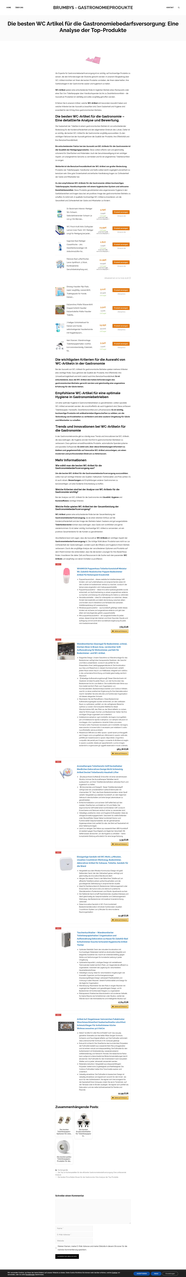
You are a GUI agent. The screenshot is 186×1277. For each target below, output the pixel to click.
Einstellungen (30, 1275)
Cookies (114, 1273)
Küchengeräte (63, 1170)
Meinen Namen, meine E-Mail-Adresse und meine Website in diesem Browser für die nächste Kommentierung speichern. (92, 1248)
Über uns (19, 7)
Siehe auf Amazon (121, 631)
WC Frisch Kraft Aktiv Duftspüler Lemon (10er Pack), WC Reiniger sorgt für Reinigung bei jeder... (80, 230)
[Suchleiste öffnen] (179, 7)
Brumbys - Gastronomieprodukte (93, 7)
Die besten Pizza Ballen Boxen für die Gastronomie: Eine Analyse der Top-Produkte (88, 1177)
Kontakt (170, 7)
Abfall (156, 1274)
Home (8, 7)
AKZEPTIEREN (142, 1274)
